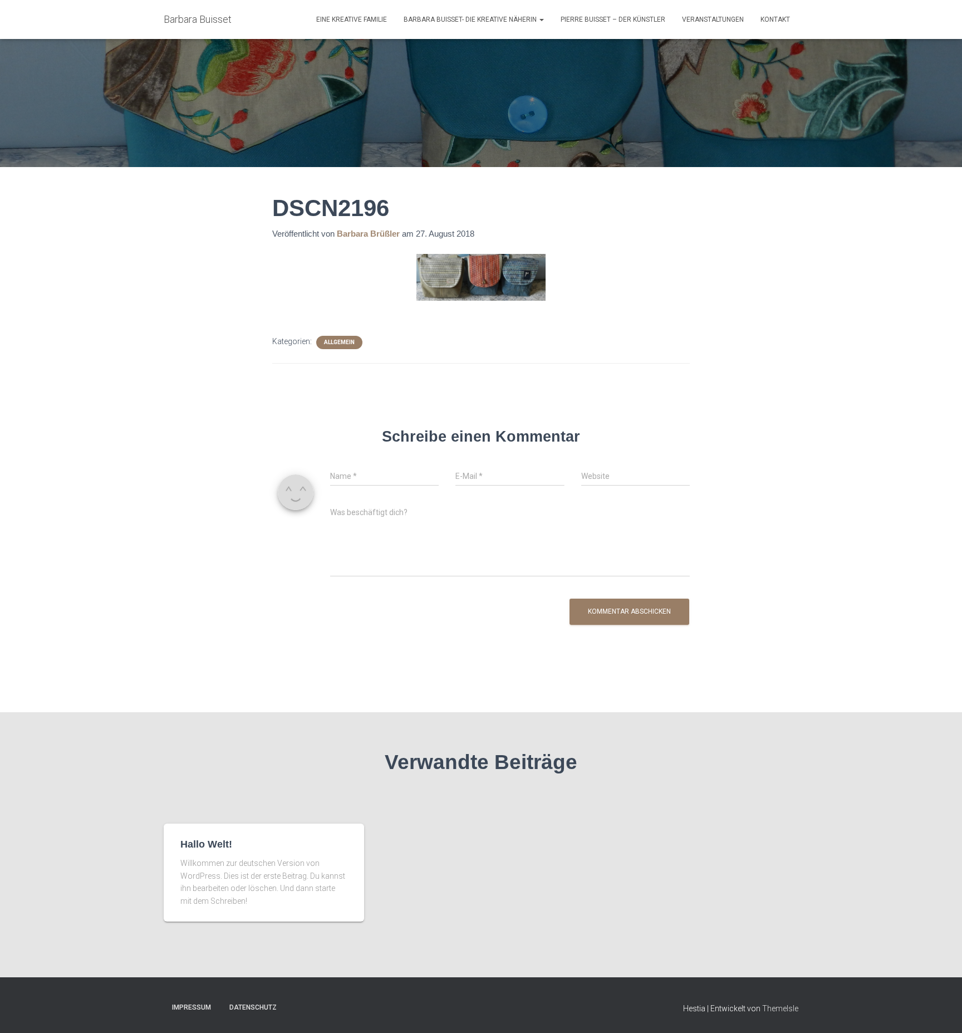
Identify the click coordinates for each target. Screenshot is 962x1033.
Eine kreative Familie (351, 19)
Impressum (191, 1007)
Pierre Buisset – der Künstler (613, 19)
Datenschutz (253, 1007)
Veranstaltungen (713, 19)
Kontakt (775, 19)
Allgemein (339, 342)
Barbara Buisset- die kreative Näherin (471, 19)
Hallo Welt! (206, 844)
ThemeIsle (780, 1008)
